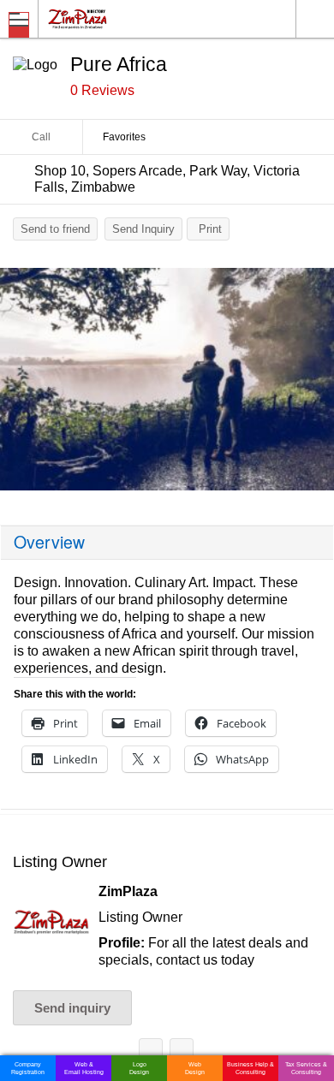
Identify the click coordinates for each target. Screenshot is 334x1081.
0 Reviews (102, 90)
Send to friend (55, 229)
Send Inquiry (143, 229)
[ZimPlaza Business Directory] (118, 18)
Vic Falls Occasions (182, 1053)
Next (312, 383)
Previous (21, 383)
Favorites (124, 137)
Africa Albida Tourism (151, 1053)
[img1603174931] (167, 379)
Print (210, 229)
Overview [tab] (49, 542)
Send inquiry (72, 1008)
